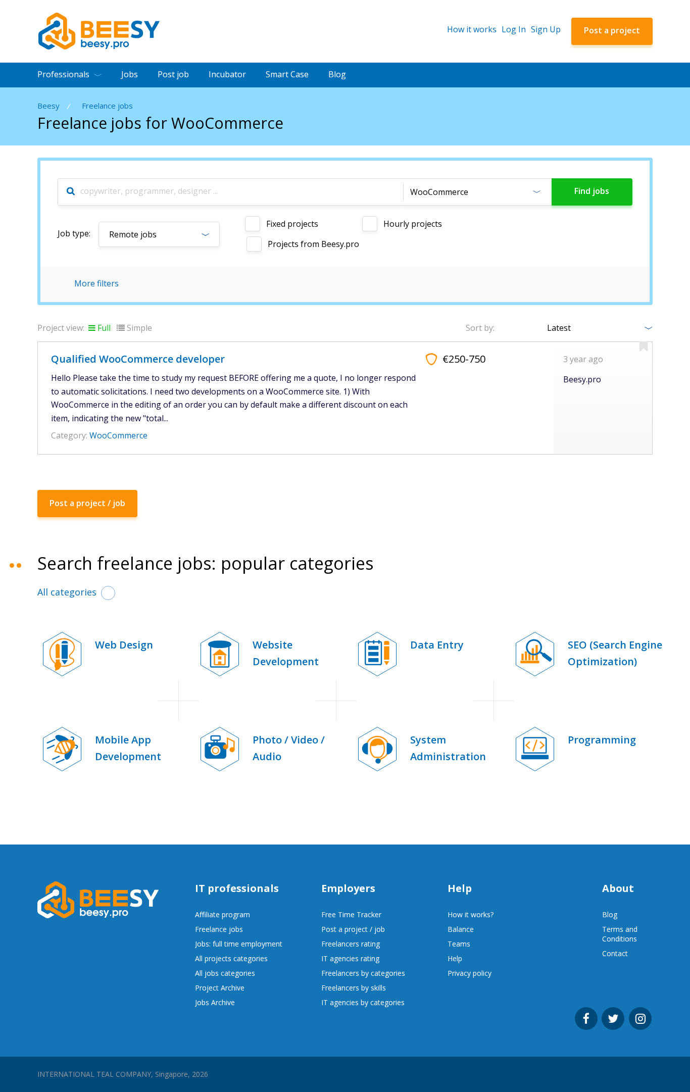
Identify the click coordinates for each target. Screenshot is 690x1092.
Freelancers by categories (363, 973)
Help (455, 958)
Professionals (63, 74)
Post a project (612, 30)
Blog (337, 74)
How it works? (471, 914)
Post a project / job (353, 929)
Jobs (129, 74)
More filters (96, 283)
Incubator (227, 74)
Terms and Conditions (619, 934)
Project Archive (219, 987)
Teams (459, 944)
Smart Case (287, 74)
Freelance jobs (107, 106)
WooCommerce (118, 435)
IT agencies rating (350, 958)
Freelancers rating (350, 944)
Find (591, 190)
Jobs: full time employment (238, 944)
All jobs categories (225, 973)
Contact (615, 953)
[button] (477, 192)
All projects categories (231, 958)
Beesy (48, 106)
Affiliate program (222, 914)
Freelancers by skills (353, 987)
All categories (66, 592)
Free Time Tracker (351, 914)
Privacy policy (469, 973)
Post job (173, 74)
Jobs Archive (215, 1002)
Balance (461, 929)
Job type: (74, 233)
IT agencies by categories (363, 1002)
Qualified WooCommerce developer (138, 359)
